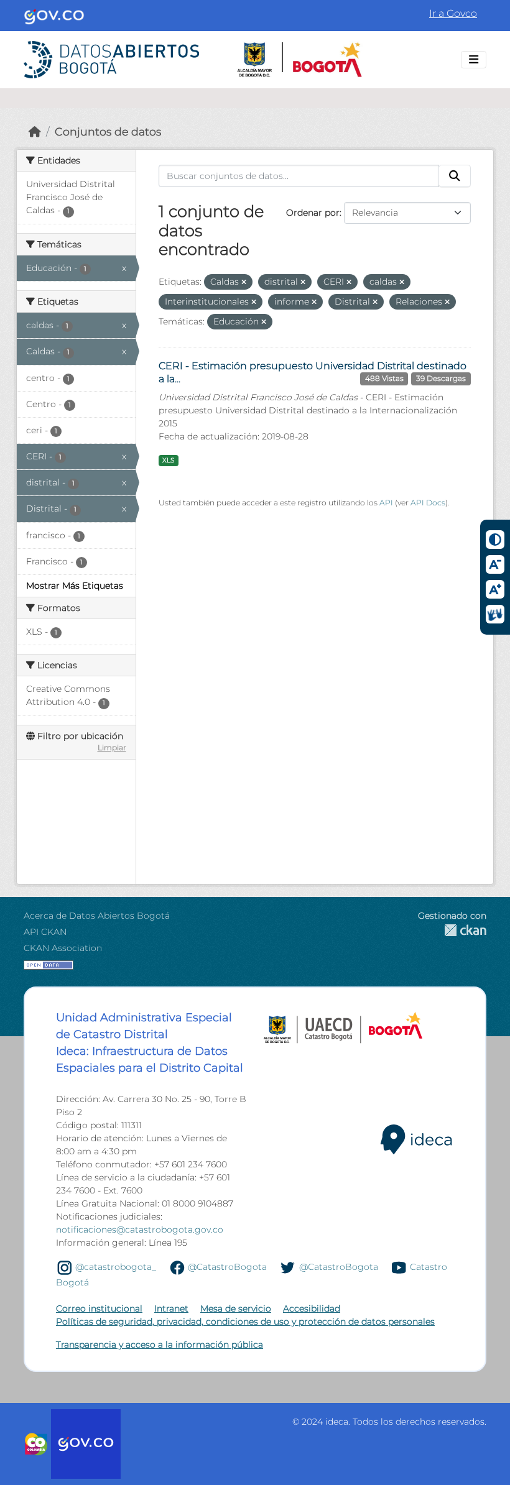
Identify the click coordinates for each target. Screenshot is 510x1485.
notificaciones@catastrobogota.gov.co (139, 1229)
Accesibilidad (311, 1308)
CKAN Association (63, 948)
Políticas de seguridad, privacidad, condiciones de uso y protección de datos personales (245, 1321)
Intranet (171, 1308)
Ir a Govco (453, 13)
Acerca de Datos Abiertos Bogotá (97, 915)
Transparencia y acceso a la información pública (159, 1344)
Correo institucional (99, 1308)
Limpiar (112, 747)
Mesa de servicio (235, 1308)
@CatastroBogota (227, 1266)
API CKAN (45, 931)
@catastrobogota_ (115, 1266)
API (386, 502)
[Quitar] (243, 282)
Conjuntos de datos (108, 131)
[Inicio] (35, 131)
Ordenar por (313, 212)
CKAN (452, 930)
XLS (168, 460)
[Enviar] (454, 176)
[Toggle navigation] (473, 59)
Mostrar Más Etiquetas (74, 585)
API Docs (427, 502)
